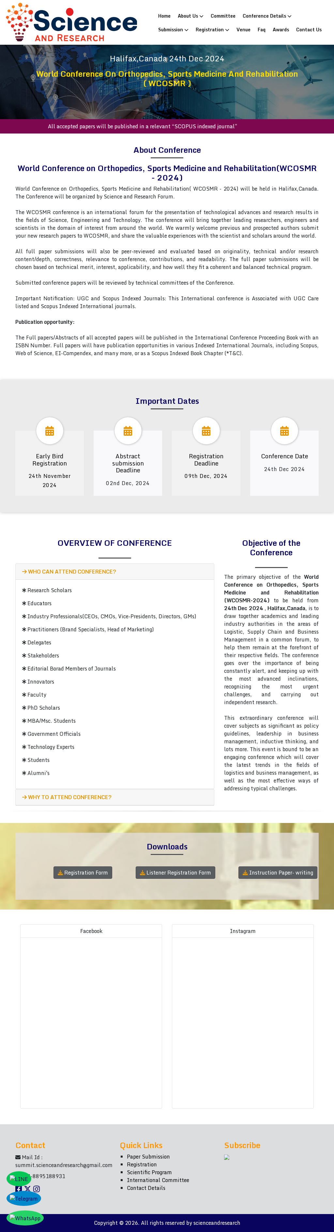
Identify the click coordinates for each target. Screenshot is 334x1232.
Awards (281, 29)
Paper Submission (148, 1156)
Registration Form (85, 872)
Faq (262, 29)
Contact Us (309, 29)
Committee (223, 15)
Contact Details (146, 1188)
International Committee (158, 1180)
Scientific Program (149, 1172)
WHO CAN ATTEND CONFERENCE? (71, 571)
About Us (188, 15)
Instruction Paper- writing (280, 872)
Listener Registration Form (178, 872)
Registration (210, 29)
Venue (243, 29)
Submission (171, 29)
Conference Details (265, 15)
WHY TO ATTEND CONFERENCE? (69, 797)
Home (166, 15)
